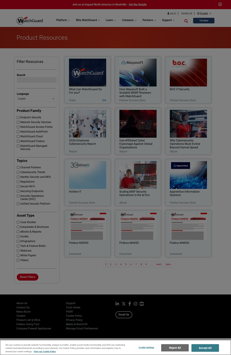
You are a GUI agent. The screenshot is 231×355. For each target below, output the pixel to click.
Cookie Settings (146, 347)
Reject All (175, 347)
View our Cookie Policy (45, 351)
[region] (115, 347)
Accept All (205, 348)
